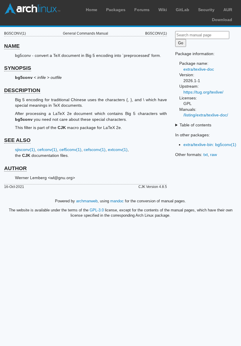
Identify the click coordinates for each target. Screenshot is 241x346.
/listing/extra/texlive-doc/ (205, 115)
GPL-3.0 (97, 210)
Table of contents (195, 125)
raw (213, 154)
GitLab (182, 9)
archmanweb (87, 201)
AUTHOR (15, 168)
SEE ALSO (17, 140)
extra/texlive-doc (198, 69)
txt (205, 154)
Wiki (162, 9)
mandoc (117, 201)
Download (222, 19)
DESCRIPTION (22, 90)
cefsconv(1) (95, 149)
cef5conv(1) (70, 149)
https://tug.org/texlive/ (203, 92)
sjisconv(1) (25, 149)
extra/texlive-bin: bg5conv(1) (209, 144)
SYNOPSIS (17, 68)
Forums (142, 9)
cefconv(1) (47, 149)
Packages (115, 9)
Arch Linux (32, 9)
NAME (12, 46)
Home (91, 9)
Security (206, 9)
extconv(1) (118, 149)
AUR (227, 9)
